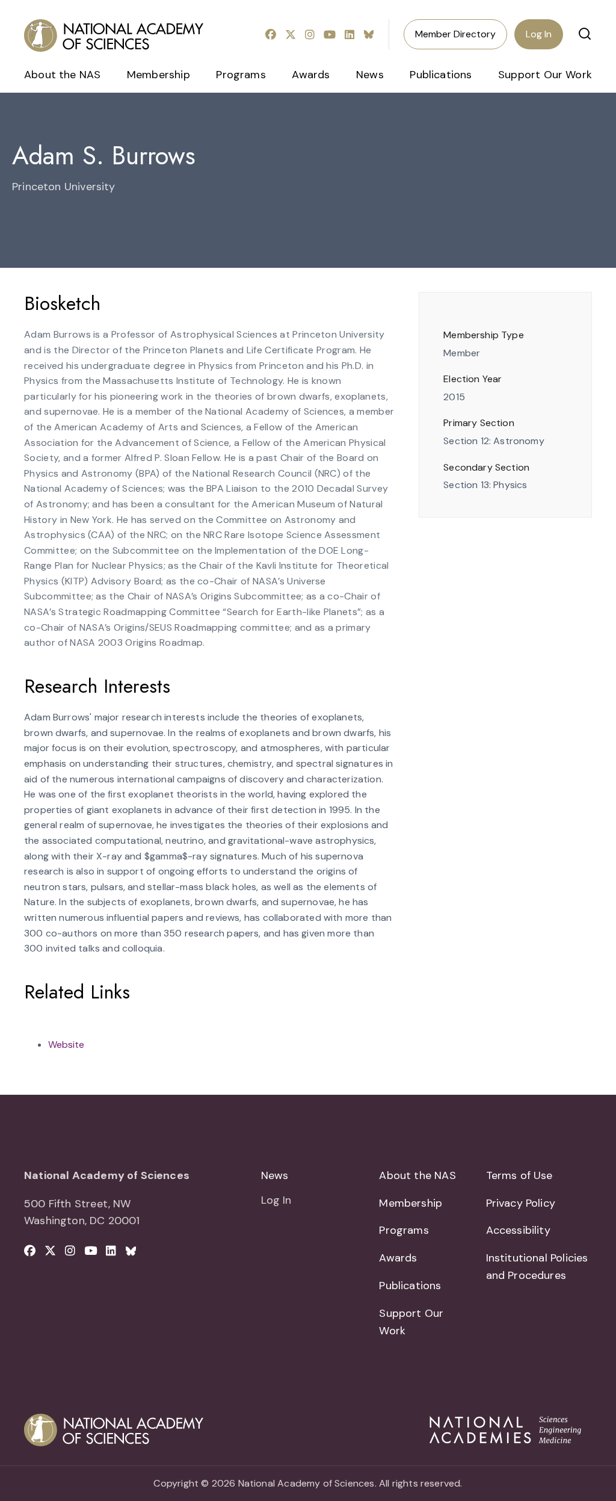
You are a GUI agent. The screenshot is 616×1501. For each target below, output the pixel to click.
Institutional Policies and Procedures (537, 1267)
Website (66, 1044)
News (370, 74)
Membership (158, 74)
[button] (585, 33)
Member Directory (455, 34)
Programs (240, 74)
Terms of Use (519, 1175)
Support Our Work (545, 74)
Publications (441, 74)
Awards (311, 74)
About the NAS (62, 74)
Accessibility (518, 1230)
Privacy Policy (521, 1203)
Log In (539, 34)
